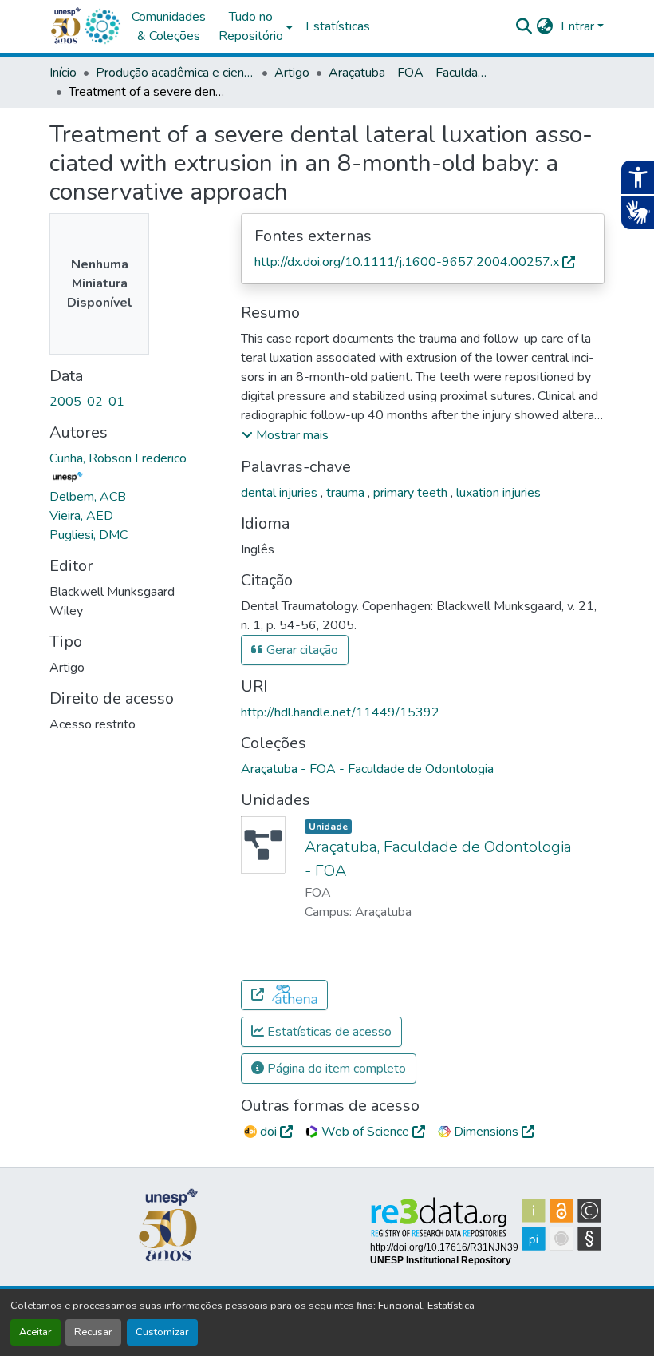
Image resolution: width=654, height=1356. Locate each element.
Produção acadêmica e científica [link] (175, 72)
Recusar (93, 1332)
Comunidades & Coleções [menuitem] (169, 26)
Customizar (162, 1332)
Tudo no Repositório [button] (251, 26)
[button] (102, 26)
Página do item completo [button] (335, 1068)
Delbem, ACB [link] (87, 497)
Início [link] (63, 72)
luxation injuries (498, 493)
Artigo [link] (291, 72)
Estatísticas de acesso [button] (328, 1032)
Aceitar (35, 1332)
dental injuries (281, 493)
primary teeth (412, 493)
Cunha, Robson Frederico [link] (118, 458)
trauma (347, 493)
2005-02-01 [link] (86, 401)
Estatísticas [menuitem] (337, 26)
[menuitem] (256, 26)
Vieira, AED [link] (81, 516)
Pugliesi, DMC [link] (88, 535)
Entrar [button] (579, 26)
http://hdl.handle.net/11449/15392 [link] (340, 712)
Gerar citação (300, 650)
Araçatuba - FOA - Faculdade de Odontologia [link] (408, 72)
